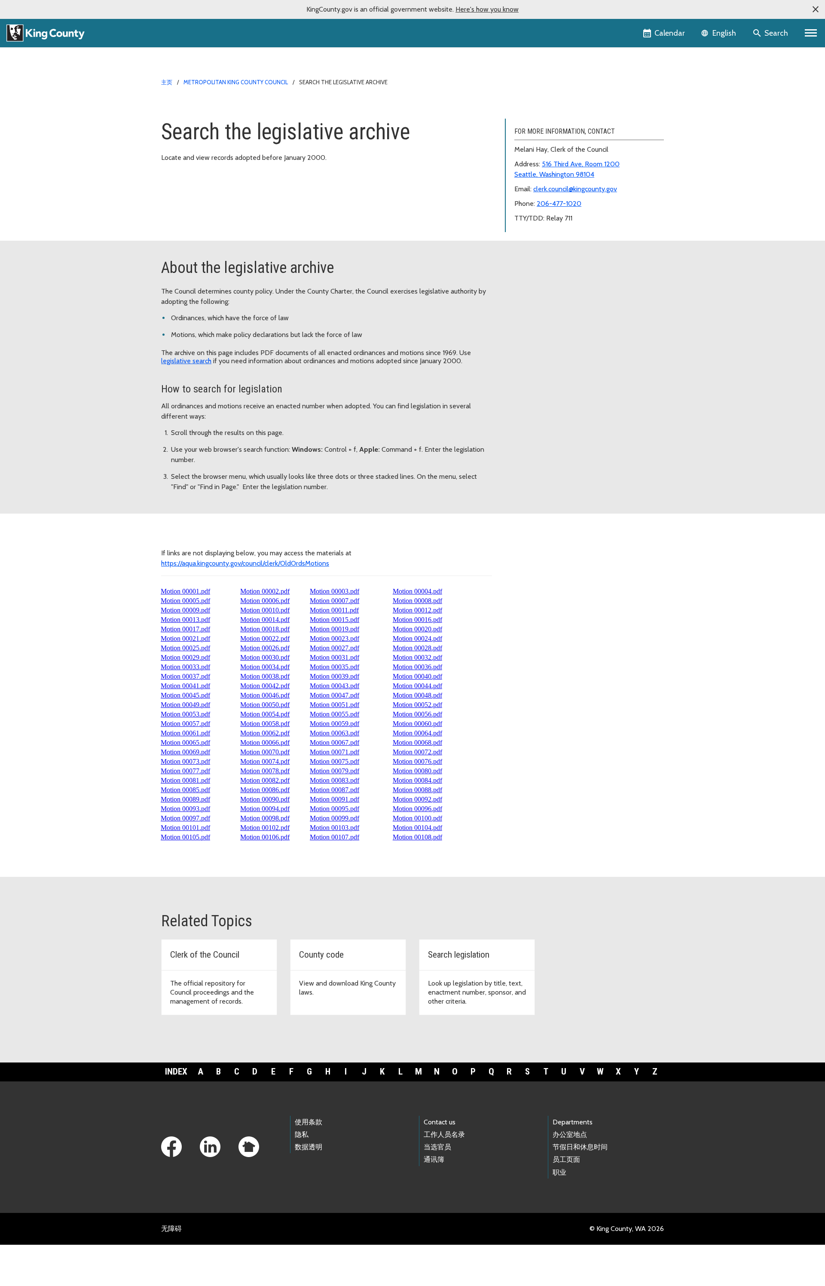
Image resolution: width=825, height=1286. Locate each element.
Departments (573, 1122)
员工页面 (566, 1159)
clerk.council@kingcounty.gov (575, 189)
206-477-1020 (559, 203)
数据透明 (308, 1147)
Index (176, 1071)
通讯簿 (434, 1159)
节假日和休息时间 (580, 1147)
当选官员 (437, 1147)
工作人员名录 (444, 1134)
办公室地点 (570, 1134)
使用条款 (308, 1122)
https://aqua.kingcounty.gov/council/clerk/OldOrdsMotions (245, 563)
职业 (559, 1172)
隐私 (302, 1134)
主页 (166, 82)
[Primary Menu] (811, 33)
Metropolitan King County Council (235, 82)
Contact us (439, 1122)
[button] (815, 9)
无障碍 (171, 1229)
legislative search (186, 361)
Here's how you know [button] (487, 9)
